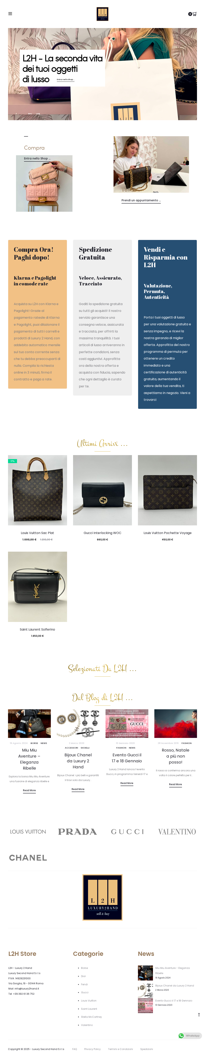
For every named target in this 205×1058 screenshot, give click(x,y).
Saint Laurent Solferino (37, 629)
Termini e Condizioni (120, 1049)
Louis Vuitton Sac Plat (37, 533)
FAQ (74, 1049)
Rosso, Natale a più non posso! (175, 756)
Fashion (121, 747)
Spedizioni (146, 1049)
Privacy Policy (92, 1049)
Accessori (71, 747)
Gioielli (85, 747)
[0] (195, 14)
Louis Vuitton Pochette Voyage (168, 533)
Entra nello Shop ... (65, 80)
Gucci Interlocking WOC (102, 533)
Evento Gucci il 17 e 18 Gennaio (173, 1000)
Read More (29, 790)
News (44, 743)
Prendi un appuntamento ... (141, 200)
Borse (34, 743)
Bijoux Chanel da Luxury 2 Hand (78, 761)
